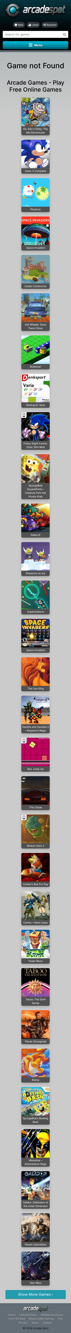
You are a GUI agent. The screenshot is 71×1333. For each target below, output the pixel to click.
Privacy (23, 1322)
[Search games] (64, 34)
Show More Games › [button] (35, 1294)
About (11, 1314)
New (20, 24)
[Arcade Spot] (35, 10)
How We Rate (17, 1318)
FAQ (60, 1318)
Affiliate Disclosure (52, 1314)
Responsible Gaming (41, 1318)
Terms (35, 1322)
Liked (34, 24)
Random (51, 24)
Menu (38, 45)
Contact (47, 1322)
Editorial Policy (28, 1314)
